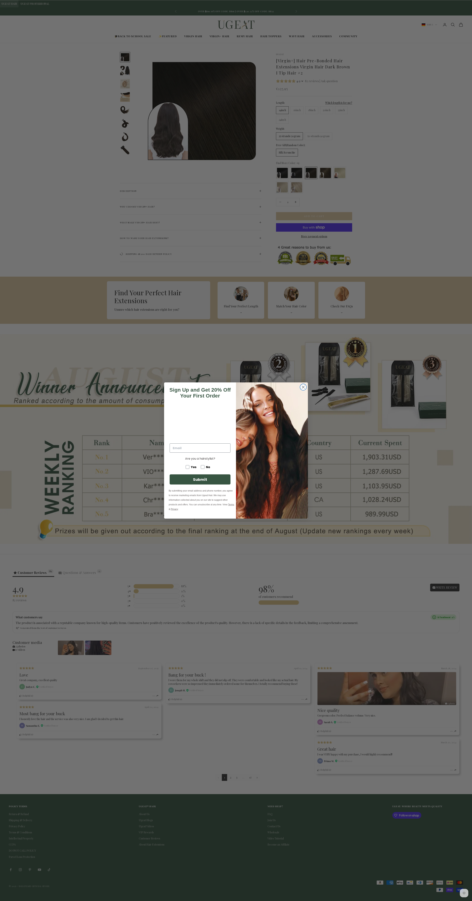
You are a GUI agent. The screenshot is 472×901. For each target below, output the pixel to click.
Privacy (174, 509)
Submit (200, 479)
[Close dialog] (303, 387)
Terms (231, 504)
